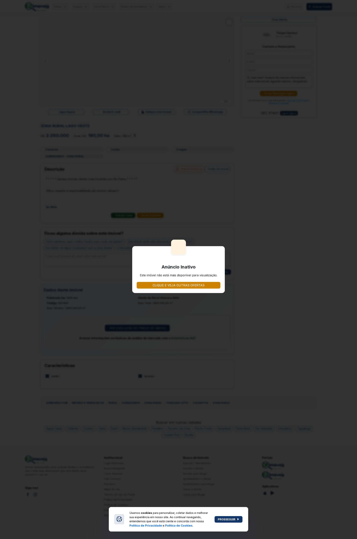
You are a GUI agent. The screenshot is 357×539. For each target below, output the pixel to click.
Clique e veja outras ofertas (179, 285)
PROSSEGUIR (226, 519)
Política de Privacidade (145, 525)
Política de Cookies (178, 525)
